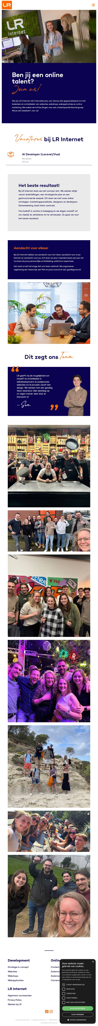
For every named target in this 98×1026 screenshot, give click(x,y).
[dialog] (78, 991)
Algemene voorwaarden (20, 995)
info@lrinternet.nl (49, 1022)
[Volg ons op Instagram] (51, 1012)
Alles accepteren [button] (77, 1008)
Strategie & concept (18, 967)
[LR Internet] (7, 5)
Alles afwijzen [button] (77, 1014)
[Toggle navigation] (93, 5)
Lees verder (76, 979)
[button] (77, 1019)
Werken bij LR (14, 1004)
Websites (12, 971)
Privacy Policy (15, 1000)
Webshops (13, 976)
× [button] (93, 962)
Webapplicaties (16, 980)
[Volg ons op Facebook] (46, 1012)
